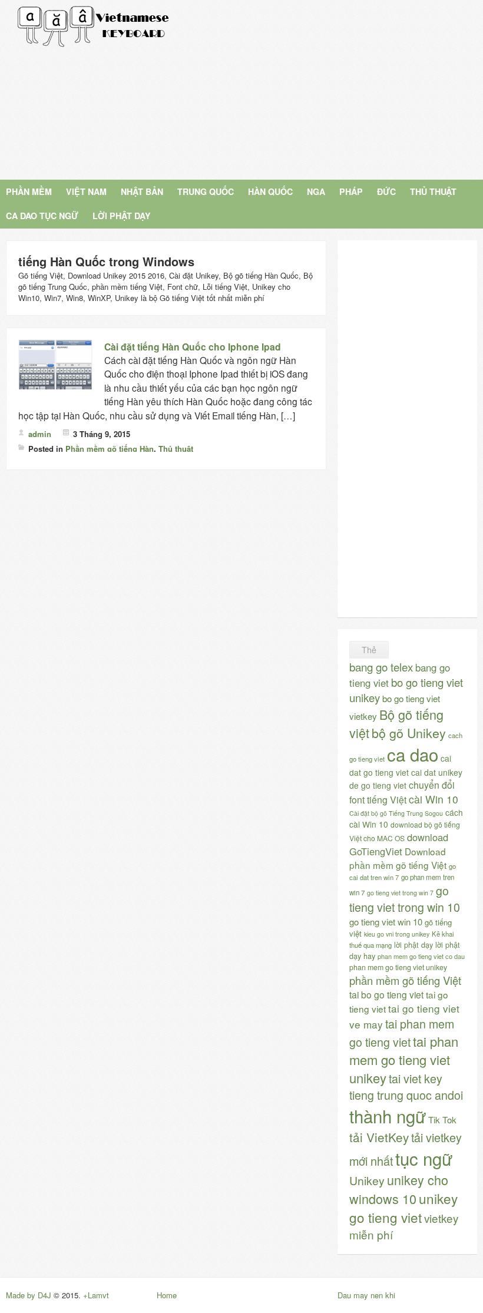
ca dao (412, 754)
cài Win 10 (433, 799)
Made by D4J (28, 1295)
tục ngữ (423, 1158)
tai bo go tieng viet (386, 994)
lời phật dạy (413, 945)
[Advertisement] (317, 88)
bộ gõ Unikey (409, 732)
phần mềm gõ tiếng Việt (405, 980)
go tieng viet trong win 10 (404, 898)
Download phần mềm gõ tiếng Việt (397, 858)
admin (39, 433)
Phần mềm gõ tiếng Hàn (109, 448)
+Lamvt (96, 1295)
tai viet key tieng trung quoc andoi (406, 1086)
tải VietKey (379, 1137)
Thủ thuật (175, 448)
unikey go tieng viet (403, 1207)
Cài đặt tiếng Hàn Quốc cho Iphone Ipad (192, 346)
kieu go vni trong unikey (396, 934)
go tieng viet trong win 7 (400, 892)
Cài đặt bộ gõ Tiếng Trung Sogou (396, 813)
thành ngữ (387, 1115)
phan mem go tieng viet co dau (421, 956)
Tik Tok (442, 1119)
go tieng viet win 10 (385, 921)
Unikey (367, 1180)
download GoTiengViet (398, 844)
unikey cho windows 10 (398, 1189)
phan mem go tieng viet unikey (398, 967)
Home (167, 1295)
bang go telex (381, 666)
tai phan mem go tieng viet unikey (403, 1059)
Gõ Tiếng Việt (94, 26)
